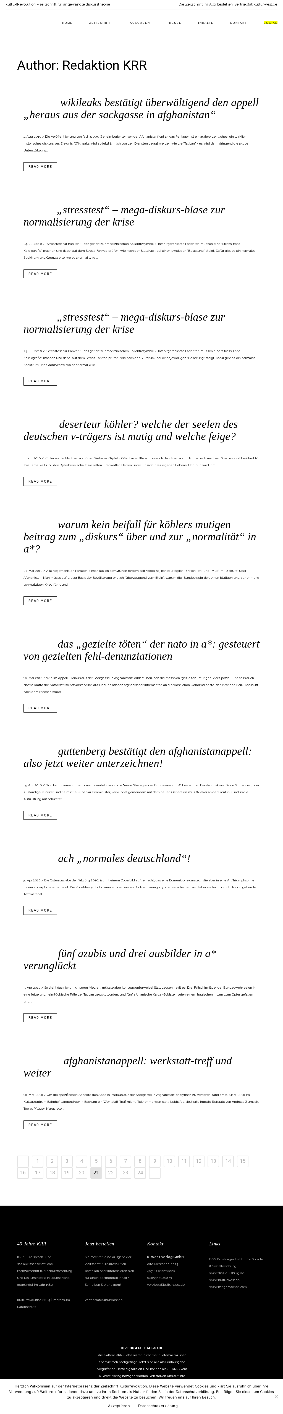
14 (228, 1161)
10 (169, 1161)
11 (184, 1161)
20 (81, 1173)
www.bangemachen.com (228, 1287)
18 (52, 1173)
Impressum (61, 1300)
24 (140, 1173)
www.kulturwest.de (224, 1280)
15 (242, 1161)
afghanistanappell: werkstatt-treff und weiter (127, 1066)
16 (23, 1173)
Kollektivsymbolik (92, 231)
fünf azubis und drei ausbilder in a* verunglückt (119, 959)
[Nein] (276, 1396)
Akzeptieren (119, 1405)
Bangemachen (64, 124)
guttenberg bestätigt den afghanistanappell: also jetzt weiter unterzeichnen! (137, 757)
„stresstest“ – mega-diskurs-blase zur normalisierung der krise (124, 215)
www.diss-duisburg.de (226, 1273)
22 (111, 1173)
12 (198, 1161)
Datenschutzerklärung (158, 1405)
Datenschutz (26, 1307)
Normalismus (87, 868)
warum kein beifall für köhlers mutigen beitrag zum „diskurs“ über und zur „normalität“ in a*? (139, 536)
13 (213, 1161)
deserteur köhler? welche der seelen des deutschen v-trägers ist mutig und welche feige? (130, 430)
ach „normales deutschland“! (124, 858)
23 (125, 1173)
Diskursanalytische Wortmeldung (104, 124)
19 (67, 1173)
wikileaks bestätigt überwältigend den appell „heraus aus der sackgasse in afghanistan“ (141, 108)
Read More (40, 166)
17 (37, 1173)
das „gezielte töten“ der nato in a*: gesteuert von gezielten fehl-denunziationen (141, 650)
